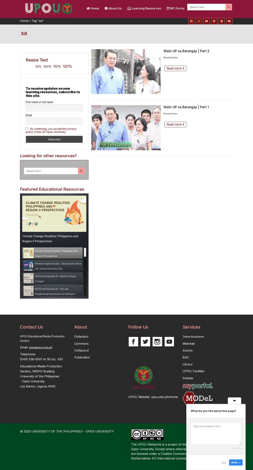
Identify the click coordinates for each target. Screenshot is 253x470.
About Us (115, 8)
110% (57, 66)
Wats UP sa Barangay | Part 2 (186, 51)
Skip (223, 462)
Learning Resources (146, 8)
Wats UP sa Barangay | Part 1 (186, 107)
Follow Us (138, 327)
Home (94, 8)
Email (29, 115)
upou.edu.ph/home (164, 397)
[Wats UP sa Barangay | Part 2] (126, 71)
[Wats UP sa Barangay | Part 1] (126, 127)
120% (67, 66)
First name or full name (39, 102)
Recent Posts (170, 57)
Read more (175, 68)
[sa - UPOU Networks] (48, 8)
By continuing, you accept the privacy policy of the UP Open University (51, 130)
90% (38, 66)
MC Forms (176, 8)
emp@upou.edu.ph (40, 347)
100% (47, 66)
